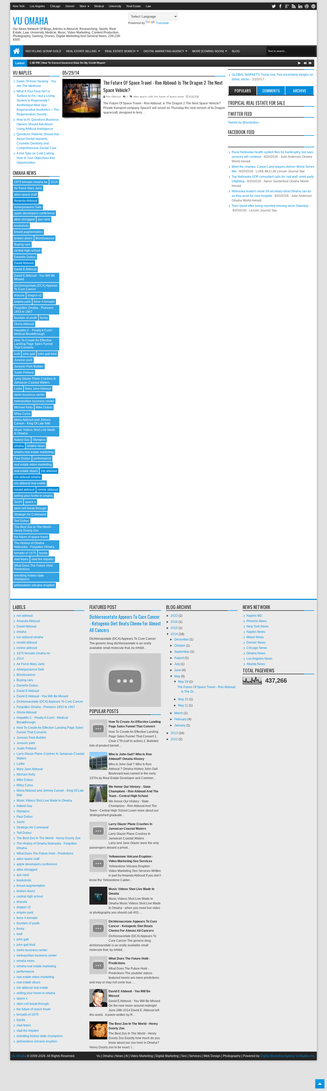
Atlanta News (256, 664)
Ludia (18, 388)
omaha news (36, 446)
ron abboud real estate (29, 483)
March (179, 713)
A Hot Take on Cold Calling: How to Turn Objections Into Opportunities (36, 158)
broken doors (23, 238)
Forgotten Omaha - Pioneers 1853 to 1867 (46, 707)
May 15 (183, 699)
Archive (299, 90)
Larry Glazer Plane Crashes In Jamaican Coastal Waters (35, 380)
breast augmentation (28, 232)
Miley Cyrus (22, 413)
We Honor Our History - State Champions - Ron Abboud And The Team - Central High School (133, 791)
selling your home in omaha (33, 496)
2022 (175, 615)
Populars (243, 90)
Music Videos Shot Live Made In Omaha (44, 800)
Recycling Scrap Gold (43, 51)
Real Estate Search (120, 51)
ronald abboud (24, 489)
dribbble (306, 6)
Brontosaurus (45, 238)
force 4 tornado (44, 301)
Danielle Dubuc (25, 257)
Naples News (256, 632)
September (182, 652)
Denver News (256, 642)
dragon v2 (35, 295)
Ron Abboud (114, 96)
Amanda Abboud (25, 201)
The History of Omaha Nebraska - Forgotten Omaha (34, 544)
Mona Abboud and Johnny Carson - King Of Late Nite (32, 421)
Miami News (255, 637)
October (180, 645)
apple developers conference (34, 213)
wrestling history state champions (29, 577)
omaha (19, 446)
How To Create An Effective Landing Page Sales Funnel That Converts (33, 344)
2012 (175, 739)
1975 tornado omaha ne (31, 182)
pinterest (313, 6)
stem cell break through (30, 508)
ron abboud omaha (27, 477)
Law (148, 6)
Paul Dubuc (22, 458)
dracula (19, 295)
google (287, 6)
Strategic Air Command (30, 514)
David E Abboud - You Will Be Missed (42, 696)
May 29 (183, 681)
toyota (43, 553)
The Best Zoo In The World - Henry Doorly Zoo (33, 528)
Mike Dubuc (44, 407)
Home (16, 51)
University (115, 6)
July (177, 664)
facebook (280, 6)
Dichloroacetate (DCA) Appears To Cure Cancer (36, 287)
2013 (175, 733)
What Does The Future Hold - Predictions (45, 853)
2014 (54, 182)
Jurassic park (23, 360)
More (83, 6)
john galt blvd (47, 354)
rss (293, 6)
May (177, 676)
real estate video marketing (33, 464)
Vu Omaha (30, 20)
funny (44, 318)
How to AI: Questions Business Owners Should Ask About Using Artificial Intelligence (38, 124)
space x (30, 502)
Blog (236, 51)
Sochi (18, 502)
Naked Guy (22, 440)
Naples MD (254, 615)
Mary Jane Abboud (38, 388)
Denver (70, 6)
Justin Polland (24, 372)
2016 (175, 622)
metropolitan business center (34, 401)
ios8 (17, 354)
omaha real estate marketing (34, 452)
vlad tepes (21, 559)
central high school (27, 250)
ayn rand (44, 219)
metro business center (29, 395)
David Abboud (24, 263)
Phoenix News (257, 621)
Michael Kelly (23, 407)
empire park (22, 301)
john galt (29, 354)
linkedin (300, 6)
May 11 (183, 705)
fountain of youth (25, 318)
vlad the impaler (42, 559)
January (180, 725)
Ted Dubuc (21, 521)
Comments (271, 90)
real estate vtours (26, 471)
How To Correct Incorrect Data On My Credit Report (73, 62)
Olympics (39, 440)
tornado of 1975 (25, 553)
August (179, 658)
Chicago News (257, 648)
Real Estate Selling (81, 51)
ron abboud (49, 471)
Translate (162, 23)
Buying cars (22, 244)
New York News (257, 626)
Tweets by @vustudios (243, 122)
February (181, 719)
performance (42, 458)
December (182, 639)
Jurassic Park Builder (28, 366)
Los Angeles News (259, 658)
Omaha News (256, 653)
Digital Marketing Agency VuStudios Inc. (288, 1056)
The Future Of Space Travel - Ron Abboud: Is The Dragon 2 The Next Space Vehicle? (163, 86)
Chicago (55, 6)
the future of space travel (169, 96)
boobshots (21, 226)
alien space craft (143, 96)
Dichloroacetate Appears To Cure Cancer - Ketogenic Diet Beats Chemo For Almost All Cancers (125, 623)
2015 (175, 628)
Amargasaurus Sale (28, 207)
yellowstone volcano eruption (34, 585)
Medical (99, 6)
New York (19, 6)
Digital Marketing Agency (164, 51)
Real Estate (133, 6)
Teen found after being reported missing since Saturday (270, 206)
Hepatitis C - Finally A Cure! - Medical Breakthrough (34, 332)
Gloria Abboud (24, 324)
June (178, 670)
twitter (273, 6)
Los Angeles (37, 6)
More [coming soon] (208, 51)
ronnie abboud (48, 489)
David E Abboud (25, 269)
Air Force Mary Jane (28, 188)
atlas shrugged (24, 219)
